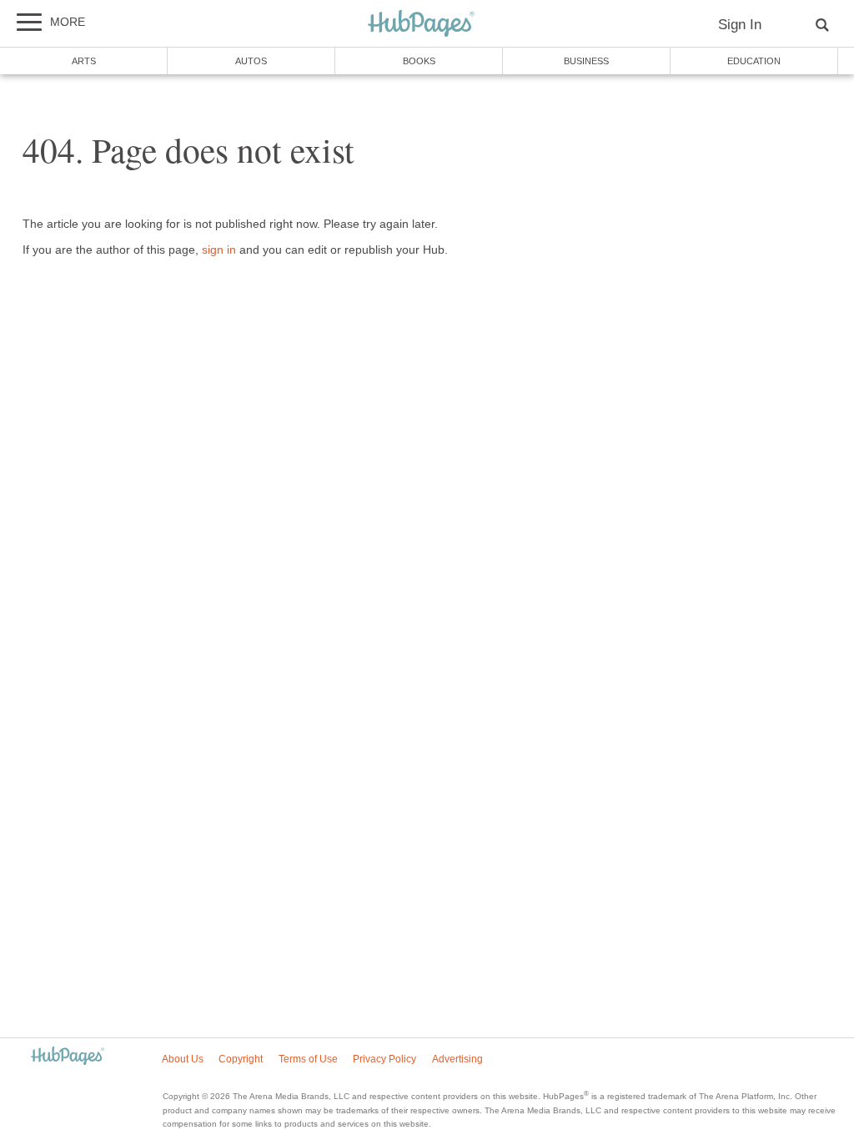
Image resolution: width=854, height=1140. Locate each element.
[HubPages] (421, 24)
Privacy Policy (384, 1059)
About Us (182, 1059)
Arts (84, 61)
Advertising (457, 1059)
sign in (219, 250)
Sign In (739, 25)
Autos (251, 61)
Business (586, 61)
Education (754, 61)
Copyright (241, 1059)
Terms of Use (308, 1059)
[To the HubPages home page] (67, 1057)
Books (419, 61)
